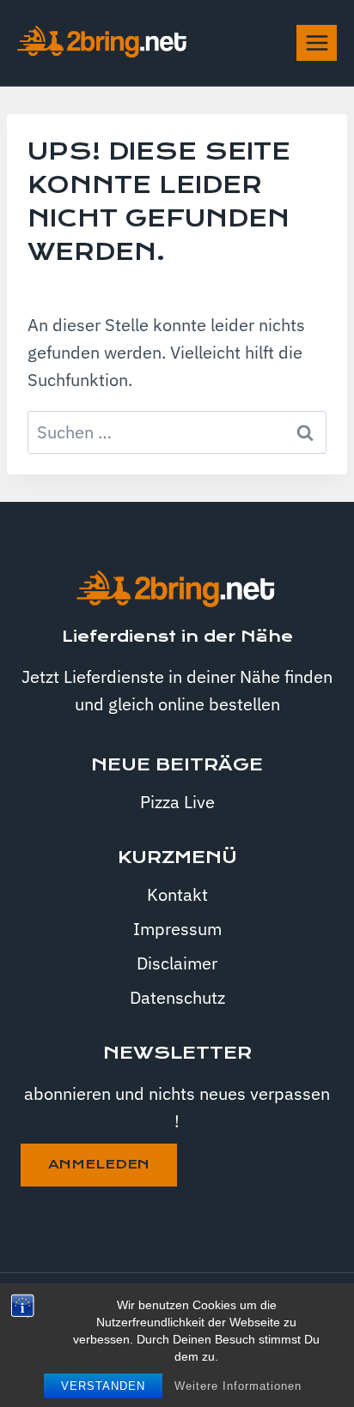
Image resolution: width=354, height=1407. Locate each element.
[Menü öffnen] (316, 42)
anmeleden (99, 1164)
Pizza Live (177, 801)
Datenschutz (177, 997)
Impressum (177, 928)
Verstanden (103, 1386)
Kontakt (177, 894)
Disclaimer (177, 963)
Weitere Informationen (238, 1386)
